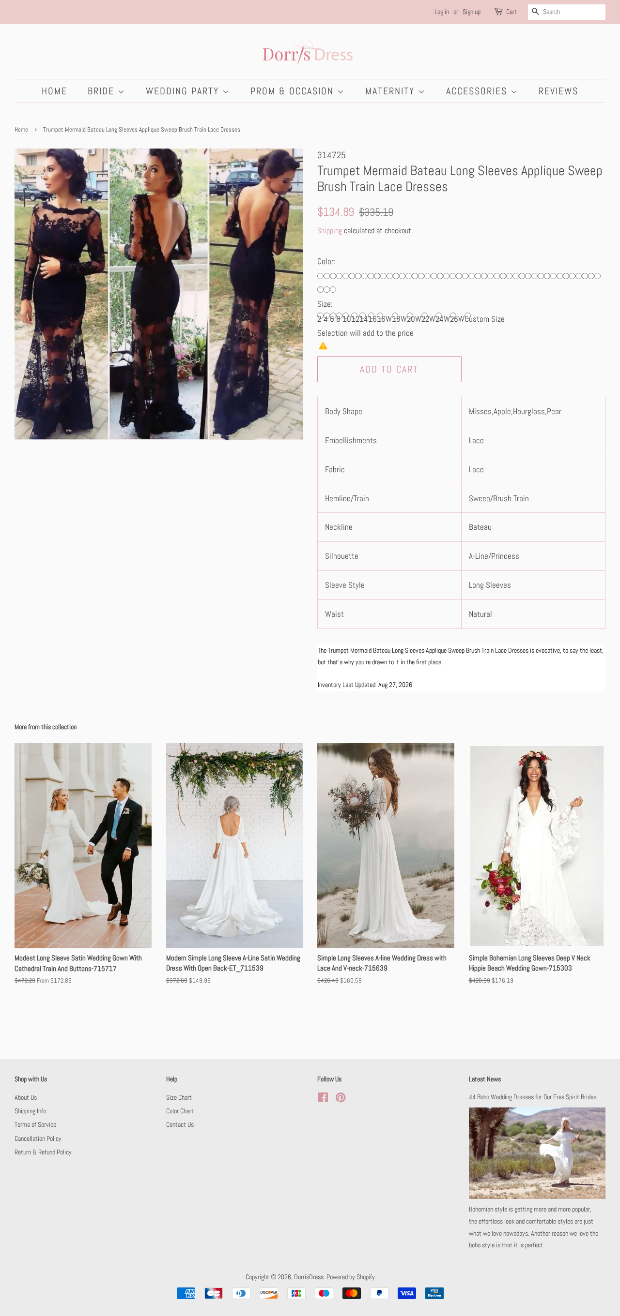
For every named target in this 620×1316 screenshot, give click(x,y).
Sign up (471, 11)
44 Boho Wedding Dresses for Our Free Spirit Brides (532, 1096)
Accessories (478, 91)
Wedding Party (184, 91)
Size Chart (179, 1097)
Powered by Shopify (350, 1276)
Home (54, 91)
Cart (511, 11)
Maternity (391, 91)
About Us (26, 1097)
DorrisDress (309, 1276)
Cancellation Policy (38, 1138)
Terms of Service (35, 1124)
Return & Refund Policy (43, 1152)
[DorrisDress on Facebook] (322, 1099)
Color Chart (180, 1111)
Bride (103, 91)
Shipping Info (30, 1111)
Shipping (329, 230)
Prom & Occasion (293, 91)
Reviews (558, 91)
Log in (441, 11)
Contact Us (180, 1124)
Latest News (485, 1079)
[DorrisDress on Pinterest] (340, 1099)
